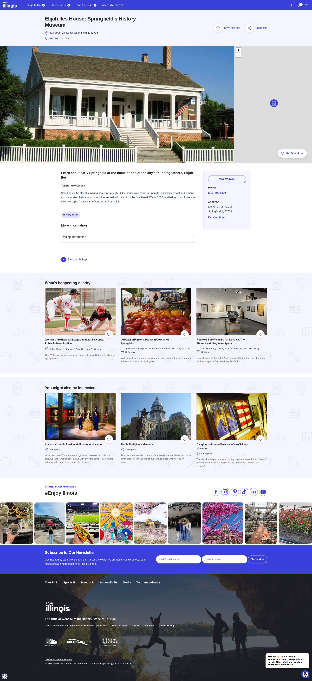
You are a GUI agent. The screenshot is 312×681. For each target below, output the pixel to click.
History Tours (70, 214)
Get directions (216, 217)
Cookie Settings (167, 625)
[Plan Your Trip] (95, 5)
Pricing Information (74, 237)
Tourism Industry (148, 582)
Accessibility (109, 582)
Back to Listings (78, 259)
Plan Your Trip (84, 5)
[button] (274, 103)
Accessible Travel (112, 5)
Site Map (149, 625)
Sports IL (69, 582)
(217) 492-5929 (217, 193)
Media (127, 582)
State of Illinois (119, 625)
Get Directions (295, 153)
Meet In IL (88, 582)
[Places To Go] (69, 5)
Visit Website (227, 179)
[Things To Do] (43, 5)
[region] (290, 5)
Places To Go (58, 5)
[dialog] (4, 676)
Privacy (135, 625)
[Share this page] (249, 28)
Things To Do (33, 5)
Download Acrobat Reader (58, 659)
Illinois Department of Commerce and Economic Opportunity (76, 625)
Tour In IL (51, 582)
